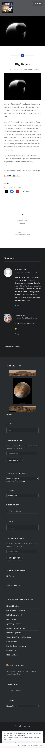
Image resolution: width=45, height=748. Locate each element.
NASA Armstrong (11, 641)
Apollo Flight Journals (13, 624)
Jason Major (17, 70)
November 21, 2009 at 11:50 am (26, 318)
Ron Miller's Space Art (13, 633)
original (38, 110)
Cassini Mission (11, 650)
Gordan (18, 269)
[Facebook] (20, 726)
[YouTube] (29, 726)
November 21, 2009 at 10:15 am (26, 272)
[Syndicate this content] (7, 665)
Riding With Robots (12, 606)
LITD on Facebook (15, 585)
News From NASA (16, 665)
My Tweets (10, 576)
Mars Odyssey (11, 619)
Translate (22, 481)
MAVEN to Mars (11, 655)
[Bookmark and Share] (12, 176)
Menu (39, 3)
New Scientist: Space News (15, 610)
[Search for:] (22, 430)
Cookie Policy (7, 739)
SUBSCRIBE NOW (14, 460)
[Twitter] (16, 726)
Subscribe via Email (15, 440)
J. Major (18, 315)
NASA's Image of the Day (14, 615)
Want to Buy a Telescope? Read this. (18, 637)
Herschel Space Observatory (16, 646)
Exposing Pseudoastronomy (15, 628)
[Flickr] (25, 726)
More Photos (10, 414)
